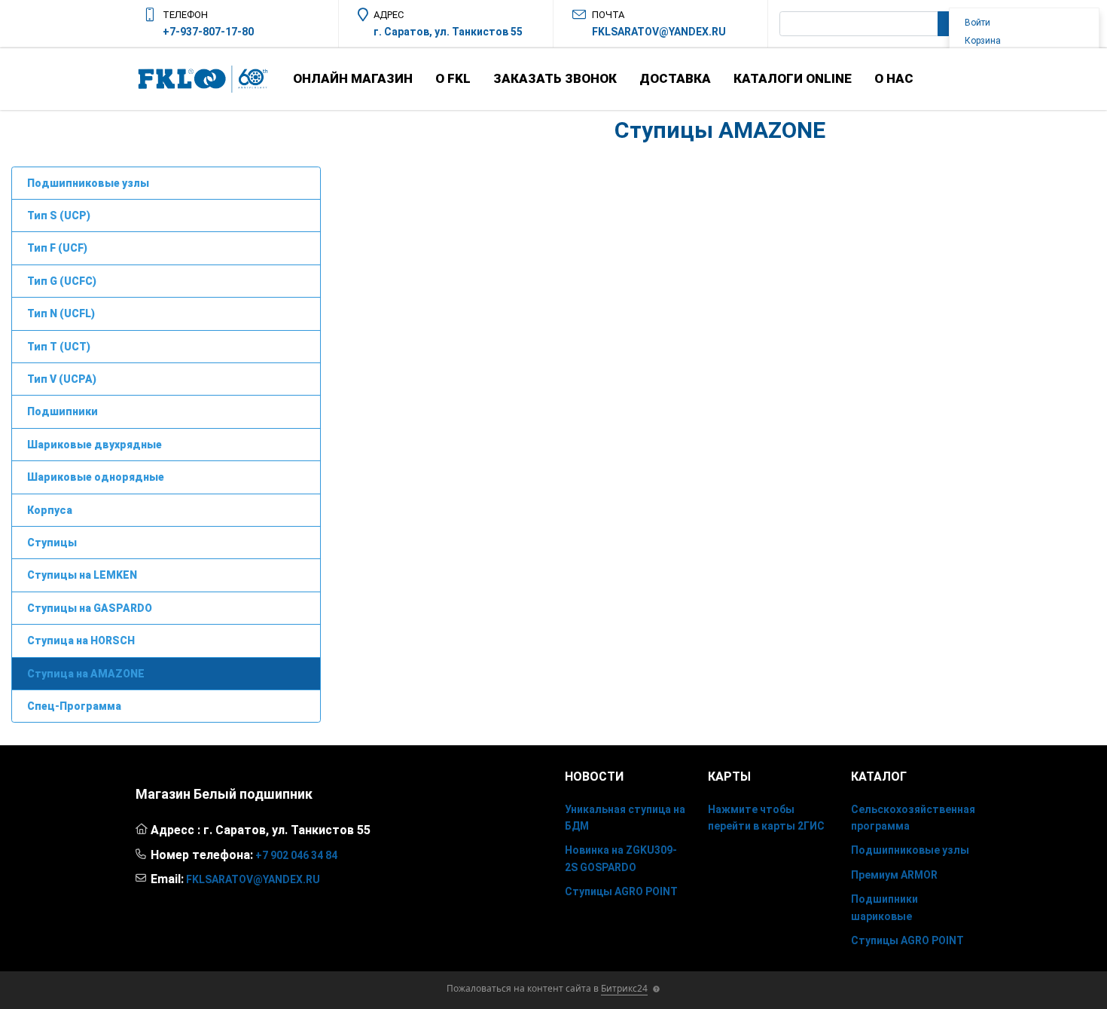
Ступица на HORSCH (81, 640)
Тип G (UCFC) (61, 281)
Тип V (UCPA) (61, 379)
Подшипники (62, 411)
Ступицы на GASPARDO (89, 608)
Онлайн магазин (353, 78)
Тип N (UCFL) (61, 313)
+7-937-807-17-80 (208, 32)
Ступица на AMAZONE (86, 674)
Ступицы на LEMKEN (82, 575)
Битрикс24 (624, 988)
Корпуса (49, 510)
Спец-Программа (74, 706)
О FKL (453, 78)
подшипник (276, 794)
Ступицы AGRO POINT (621, 891)
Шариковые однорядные (95, 477)
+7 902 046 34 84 (296, 855)
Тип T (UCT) (58, 347)
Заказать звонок (555, 78)
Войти (977, 22)
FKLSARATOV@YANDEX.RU (659, 32)
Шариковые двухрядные (94, 445)
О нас (893, 78)
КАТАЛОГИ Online (792, 78)
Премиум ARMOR (894, 875)
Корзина (983, 40)
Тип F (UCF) (57, 248)
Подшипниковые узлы (88, 183)
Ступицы (52, 543)
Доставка (675, 78)
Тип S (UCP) (58, 215)
